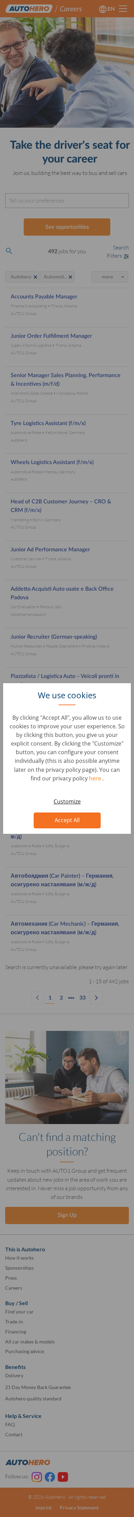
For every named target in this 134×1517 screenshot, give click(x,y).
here (95, 778)
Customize (67, 801)
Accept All (67, 820)
